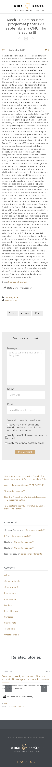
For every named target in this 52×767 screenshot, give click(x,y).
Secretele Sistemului (18, 282)
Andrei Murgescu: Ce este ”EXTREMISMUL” (24, 485)
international (10, 599)
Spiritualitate (10, 623)
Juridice (8, 605)
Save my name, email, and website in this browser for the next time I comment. (24, 427)
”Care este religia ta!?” (14, 491)
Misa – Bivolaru (11, 611)
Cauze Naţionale (12, 581)
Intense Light (10, 593)
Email (10, 404)
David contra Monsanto (31, 554)
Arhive (7, 575)
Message (12, 348)
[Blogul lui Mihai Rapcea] (29, 6)
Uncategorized (12, 297)
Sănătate (8, 617)
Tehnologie (9, 629)
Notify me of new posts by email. (25, 443)
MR (3, 50)
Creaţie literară (11, 587)
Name (10, 389)
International (11, 300)
